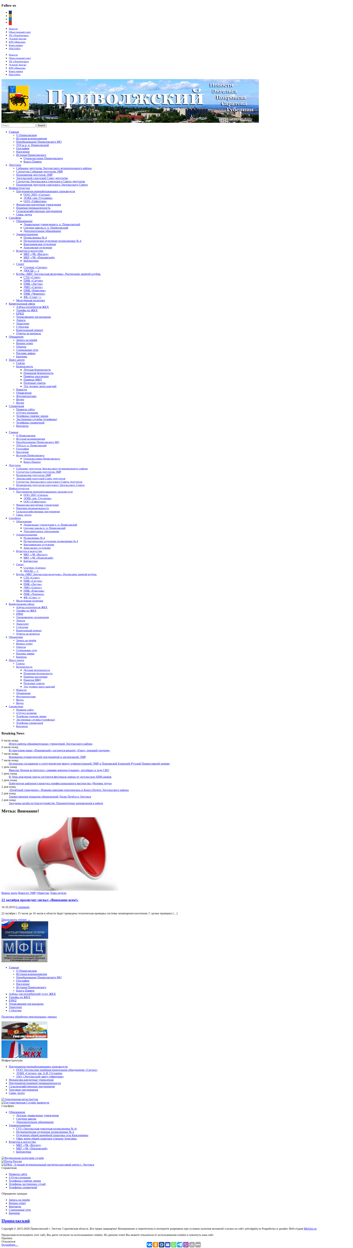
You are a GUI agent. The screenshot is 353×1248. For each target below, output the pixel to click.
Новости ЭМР (27, 893)
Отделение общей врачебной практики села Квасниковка (52, 1135)
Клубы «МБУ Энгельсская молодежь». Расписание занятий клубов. (58, 273)
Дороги (21, 320)
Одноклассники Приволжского (43, 158)
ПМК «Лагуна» (33, 283)
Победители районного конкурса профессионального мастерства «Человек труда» (60, 783)
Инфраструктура (19, 188)
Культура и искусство (29, 250)
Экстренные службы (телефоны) (36, 419)
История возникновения (31, 138)
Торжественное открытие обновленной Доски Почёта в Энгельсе (50, 796)
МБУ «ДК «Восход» (36, 254)
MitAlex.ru (310, 1228)
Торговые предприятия (23, 1089)
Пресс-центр (17, 359)
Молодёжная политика (30, 300)
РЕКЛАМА (14, 48)
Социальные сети (27, 349)
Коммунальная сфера (22, 303)
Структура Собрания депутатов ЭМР (39, 171)
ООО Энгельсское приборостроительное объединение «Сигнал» (57, 1069)
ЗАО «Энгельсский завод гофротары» (40, 1076)
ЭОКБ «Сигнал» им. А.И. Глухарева (39, 1073)
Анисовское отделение (38, 247)
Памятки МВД (33, 379)
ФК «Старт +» (32, 297)
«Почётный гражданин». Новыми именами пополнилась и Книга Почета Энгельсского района (69, 790)
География (22, 148)
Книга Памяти (33, 161)
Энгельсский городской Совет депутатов (42, 178)
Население (23, 151)
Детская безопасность (37, 369)
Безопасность (24, 366)
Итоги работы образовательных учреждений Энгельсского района (50, 743)
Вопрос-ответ (24, 343)
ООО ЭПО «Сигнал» (37, 194)
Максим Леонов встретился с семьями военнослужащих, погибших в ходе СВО (59, 770)
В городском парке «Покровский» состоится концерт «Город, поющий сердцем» (59, 750)
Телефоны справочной (30, 422)
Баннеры (21, 356)
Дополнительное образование (42, 231)
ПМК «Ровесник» (35, 290)
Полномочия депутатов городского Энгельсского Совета (52, 184)
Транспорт (22, 323)
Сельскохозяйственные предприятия (39, 211)
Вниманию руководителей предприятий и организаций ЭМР (47, 757)
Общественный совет (20, 32)
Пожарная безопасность (39, 373)
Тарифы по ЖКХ (27, 310)
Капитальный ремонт (29, 330)
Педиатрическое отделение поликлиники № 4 (52, 240)
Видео (20, 399)
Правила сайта (25, 409)
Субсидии (22, 326)
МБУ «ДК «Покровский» (39, 257)
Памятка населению (36, 376)
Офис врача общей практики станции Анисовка (46, 1138)
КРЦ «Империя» (17, 42)
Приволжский (15, 1220)
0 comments (22, 907)
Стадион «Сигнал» (35, 267)
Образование (24, 221)
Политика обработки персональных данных (29, 1016)
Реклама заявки (25, 353)
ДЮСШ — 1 (31, 270)
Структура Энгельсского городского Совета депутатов (50, 181)
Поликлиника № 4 (35, 237)
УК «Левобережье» (19, 35)
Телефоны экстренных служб (27, 1184)
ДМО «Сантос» (33, 287)
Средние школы (26, 1118)
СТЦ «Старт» (32, 277)
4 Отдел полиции (27, 412)
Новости (13, 28)
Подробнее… (9, 1244)
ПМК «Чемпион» (34, 293)
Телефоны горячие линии (32, 416)
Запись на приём (26, 340)
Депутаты (15, 164)
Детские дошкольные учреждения (37, 1115)
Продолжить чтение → (15, 919)
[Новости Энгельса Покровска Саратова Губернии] (130, 121)
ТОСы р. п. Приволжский (32, 145)
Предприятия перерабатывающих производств (45, 191)
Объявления (23, 392)
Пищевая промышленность (33, 207)
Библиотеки (31, 260)
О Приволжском (26, 135)
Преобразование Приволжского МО (39, 141)
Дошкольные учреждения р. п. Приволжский (52, 224)
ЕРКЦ (20, 313)
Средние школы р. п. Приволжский (46, 227)
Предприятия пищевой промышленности (35, 1083)
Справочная (16, 406)
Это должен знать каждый (40, 386)
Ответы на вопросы (28, 333)
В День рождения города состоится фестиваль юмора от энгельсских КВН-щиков (60, 776)
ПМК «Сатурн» (33, 280)
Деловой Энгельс (17, 38)
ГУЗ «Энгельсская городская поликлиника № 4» (46, 1128)
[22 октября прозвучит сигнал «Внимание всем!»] (60, 889)
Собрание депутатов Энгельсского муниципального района (54, 168)
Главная (14, 131)
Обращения (16, 336)
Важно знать (9, 893)
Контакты (22, 425)
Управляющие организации (33, 316)
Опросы (21, 346)
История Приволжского (31, 155)
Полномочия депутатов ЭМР (34, 174)
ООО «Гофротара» (35, 201)
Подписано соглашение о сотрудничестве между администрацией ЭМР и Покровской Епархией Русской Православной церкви (89, 763)
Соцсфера (15, 217)
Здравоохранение (27, 234)
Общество (43, 893)
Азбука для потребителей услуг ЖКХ (32, 993)
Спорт (20, 264)
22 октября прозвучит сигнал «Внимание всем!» (40, 900)
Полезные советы (35, 382)
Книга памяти (16, 45)
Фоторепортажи (26, 396)
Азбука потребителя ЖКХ (32, 307)
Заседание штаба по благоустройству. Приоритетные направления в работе (56, 803)
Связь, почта (24, 214)
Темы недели (58, 893)
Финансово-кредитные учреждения (38, 204)
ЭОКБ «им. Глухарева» (38, 197)
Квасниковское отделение (40, 244)
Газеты (20, 363)
